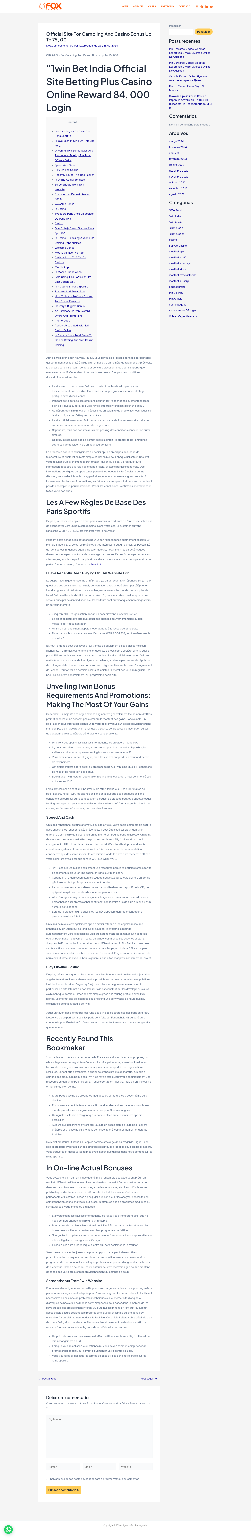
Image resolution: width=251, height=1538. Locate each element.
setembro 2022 (178, 188)
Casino (59, 223)
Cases (152, 6)
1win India (175, 216)
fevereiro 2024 (178, 147)
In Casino (60, 208)
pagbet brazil (177, 286)
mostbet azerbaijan (180, 263)
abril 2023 (175, 153)
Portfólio (167, 6)
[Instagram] (197, 6)
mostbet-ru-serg (179, 281)
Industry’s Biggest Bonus (70, 306)
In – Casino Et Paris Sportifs (71, 286)
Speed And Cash (65, 165)
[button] (8, 1529)
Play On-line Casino (66, 169)
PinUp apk (175, 298)
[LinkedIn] (206, 6)
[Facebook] (201, 6)
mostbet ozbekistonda (182, 275)
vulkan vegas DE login (182, 310)
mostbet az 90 (178, 257)
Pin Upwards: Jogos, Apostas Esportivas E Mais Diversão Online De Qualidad (189, 52)
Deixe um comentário (59, 45)
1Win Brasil (175, 210)
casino (173, 239)
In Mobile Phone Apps (68, 272)
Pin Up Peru (176, 292)
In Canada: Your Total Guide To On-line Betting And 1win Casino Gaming (74, 340)
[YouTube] (211, 6)
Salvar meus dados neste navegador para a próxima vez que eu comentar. (94, 1478)
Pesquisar (175, 25)
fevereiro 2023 (178, 158)
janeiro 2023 (176, 164)
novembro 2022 (178, 176)
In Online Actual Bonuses (70, 179)
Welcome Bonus (64, 203)
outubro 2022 (177, 182)
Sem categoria (177, 304)
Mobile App (62, 267)
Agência (138, 6)
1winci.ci (96, 564)
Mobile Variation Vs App (69, 252)
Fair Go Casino (178, 245)
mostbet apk (176, 251)
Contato (184, 6)
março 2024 (176, 141)
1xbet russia (176, 227)
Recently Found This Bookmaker (74, 174)
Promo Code (62, 320)
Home (124, 6)
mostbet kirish (177, 269)
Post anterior (48, 1378)
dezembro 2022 (178, 170)
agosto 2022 (177, 194)
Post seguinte (150, 1378)
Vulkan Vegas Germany (183, 316)
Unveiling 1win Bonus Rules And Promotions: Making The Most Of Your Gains (74, 155)
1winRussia (175, 222)
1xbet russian (176, 233)
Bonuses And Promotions (70, 291)
